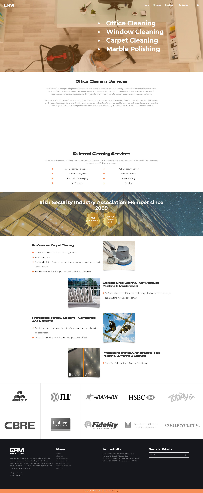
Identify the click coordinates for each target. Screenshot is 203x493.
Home (58, 454)
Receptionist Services (63, 466)
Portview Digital (115, 491)
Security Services (62, 458)
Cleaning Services (62, 463)
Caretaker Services (62, 461)
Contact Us (60, 468)
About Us (59, 456)
